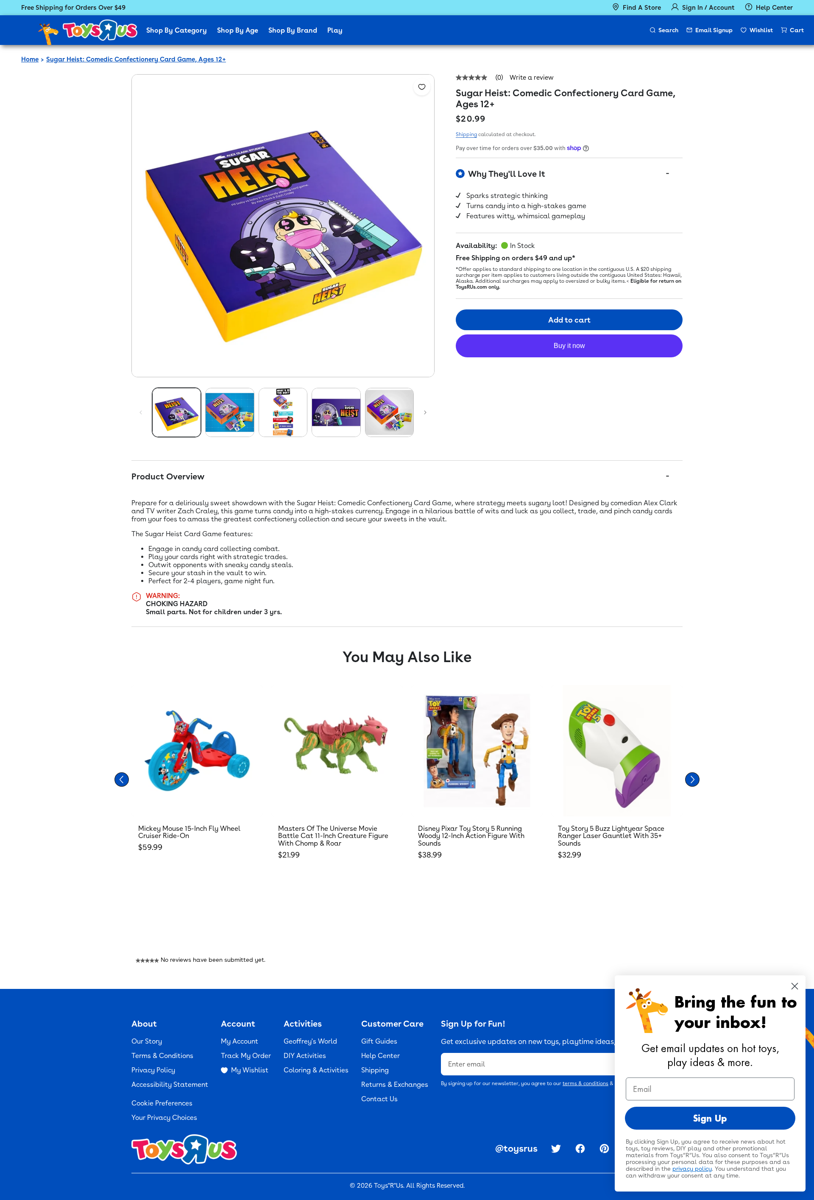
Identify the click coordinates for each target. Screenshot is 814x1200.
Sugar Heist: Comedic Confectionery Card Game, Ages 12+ (136, 59)
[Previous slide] (121, 779)
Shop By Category (176, 30)
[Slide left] (140, 412)
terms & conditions (585, 1083)
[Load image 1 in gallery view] (176, 412)
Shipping (466, 134)
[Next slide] (692, 779)
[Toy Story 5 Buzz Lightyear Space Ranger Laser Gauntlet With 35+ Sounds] (617, 750)
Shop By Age (237, 30)
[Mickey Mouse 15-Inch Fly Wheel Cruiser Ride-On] (197, 750)
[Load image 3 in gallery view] (283, 412)
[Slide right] (425, 412)
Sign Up (710, 1118)
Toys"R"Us (388, 1185)
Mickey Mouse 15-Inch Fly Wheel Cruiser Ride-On (189, 832)
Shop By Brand (292, 30)
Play (335, 30)
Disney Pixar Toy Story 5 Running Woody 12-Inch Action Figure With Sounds (471, 835)
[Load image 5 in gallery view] (389, 412)
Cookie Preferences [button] (161, 1103)
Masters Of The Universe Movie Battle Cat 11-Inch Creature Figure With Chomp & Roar (333, 835)
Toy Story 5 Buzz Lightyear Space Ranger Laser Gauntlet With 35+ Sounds (611, 835)
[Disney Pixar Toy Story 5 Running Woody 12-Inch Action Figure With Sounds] (477, 750)
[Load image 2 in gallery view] (229, 412)
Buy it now (569, 345)
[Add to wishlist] (421, 86)
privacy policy (692, 1168)
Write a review (532, 78)
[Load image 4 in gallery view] (336, 412)
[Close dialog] (794, 986)
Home (30, 59)
